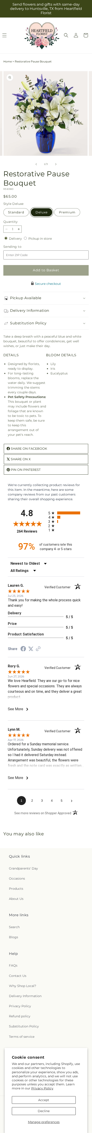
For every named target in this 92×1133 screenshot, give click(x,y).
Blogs (13, 937)
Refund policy (19, 1016)
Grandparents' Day (23, 868)
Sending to (19, 246)
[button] (66, 35)
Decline (44, 1111)
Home (7, 61)
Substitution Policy (24, 1026)
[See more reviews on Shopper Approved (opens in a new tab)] (38, 649)
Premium (67, 212)
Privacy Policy (42, 1088)
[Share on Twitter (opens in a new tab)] (30, 649)
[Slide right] (56, 164)
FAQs (13, 965)
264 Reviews (31, 531)
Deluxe (42, 212)
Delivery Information (25, 996)
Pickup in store (40, 239)
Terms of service (21, 1037)
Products (16, 889)
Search (14, 927)
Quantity (10, 222)
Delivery (16, 239)
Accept (43, 1100)
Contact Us (17, 976)
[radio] (66, 512)
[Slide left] (36, 164)
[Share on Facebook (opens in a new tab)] (23, 649)
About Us (16, 899)
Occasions (17, 878)
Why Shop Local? (22, 986)
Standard (16, 212)
